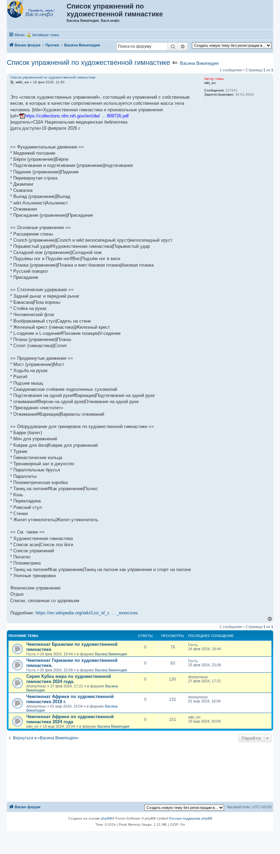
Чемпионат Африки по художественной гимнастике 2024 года (70, 719)
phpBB (106, 818)
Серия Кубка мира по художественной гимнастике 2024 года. (68, 679)
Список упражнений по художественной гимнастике (88, 62)
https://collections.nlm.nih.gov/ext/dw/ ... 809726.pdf (77, 115)
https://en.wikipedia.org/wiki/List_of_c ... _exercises (87, 612)
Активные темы (45, 35)
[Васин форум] (37, 9)
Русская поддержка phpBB (190, 818)
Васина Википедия (199, 63)
